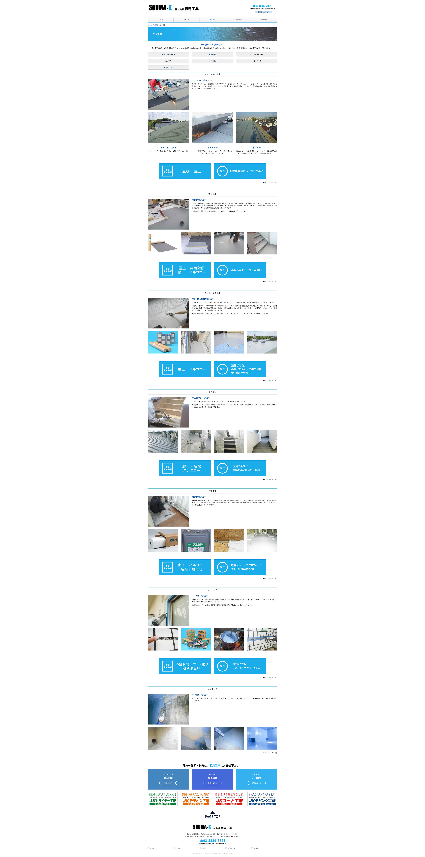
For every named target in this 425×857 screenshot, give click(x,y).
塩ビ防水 (213, 54)
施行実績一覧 (238, 19)
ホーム (161, 19)
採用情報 (264, 19)
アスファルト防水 (169, 54)
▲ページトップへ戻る (270, 182)
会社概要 (186, 19)
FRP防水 (213, 61)
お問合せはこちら (263, 12)
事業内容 (212, 19)
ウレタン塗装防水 (258, 54)
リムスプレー (169, 61)
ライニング (169, 67)
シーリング (257, 61)
